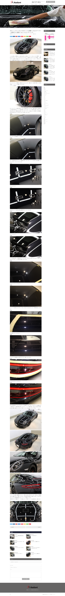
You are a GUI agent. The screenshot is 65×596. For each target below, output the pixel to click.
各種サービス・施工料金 (34, 4)
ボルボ (44, 110)
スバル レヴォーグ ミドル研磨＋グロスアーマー (35, 554)
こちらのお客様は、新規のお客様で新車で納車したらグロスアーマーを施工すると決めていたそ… (52, 54)
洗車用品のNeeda (51, 1)
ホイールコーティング (46, 107)
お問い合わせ (52, 4)
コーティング (45, 94)
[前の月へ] (50, 33)
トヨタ (44, 99)
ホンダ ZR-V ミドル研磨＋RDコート (35, 541)
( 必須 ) (12, 565)
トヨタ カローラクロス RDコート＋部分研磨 (19, 542)
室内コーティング (45, 119)
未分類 (44, 120)
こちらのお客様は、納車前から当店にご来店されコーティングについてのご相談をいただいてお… (52, 73)
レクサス (45, 116)
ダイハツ (45, 98)
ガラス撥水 (45, 91)
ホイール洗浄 (45, 108)
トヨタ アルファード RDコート (18, 553)
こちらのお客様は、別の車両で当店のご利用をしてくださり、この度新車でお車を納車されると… (52, 67)
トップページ (18, 4)
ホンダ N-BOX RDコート (34, 535)
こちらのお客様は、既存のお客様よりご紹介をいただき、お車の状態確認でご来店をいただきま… (52, 60)
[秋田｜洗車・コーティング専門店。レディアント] (16, 2)
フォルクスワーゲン (46, 103)
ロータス (45, 117)
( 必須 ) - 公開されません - (14, 567)
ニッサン (45, 101)
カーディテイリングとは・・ (25, 4)
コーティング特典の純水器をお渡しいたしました (19, 536)
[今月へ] (52, 33)
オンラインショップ (46, 90)
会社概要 (47, 4)
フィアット (45, 102)
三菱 (44, 118)
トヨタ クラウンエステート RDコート (19, 547)
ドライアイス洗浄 (45, 100)
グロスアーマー (45, 92)
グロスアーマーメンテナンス (47, 93)
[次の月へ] (53, 33)
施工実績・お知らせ (41, 4)
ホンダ (44, 109)
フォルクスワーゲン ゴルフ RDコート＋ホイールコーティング (35, 548)
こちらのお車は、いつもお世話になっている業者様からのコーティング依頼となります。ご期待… (52, 79)
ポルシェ (45, 111)
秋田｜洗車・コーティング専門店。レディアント (50, 594)
